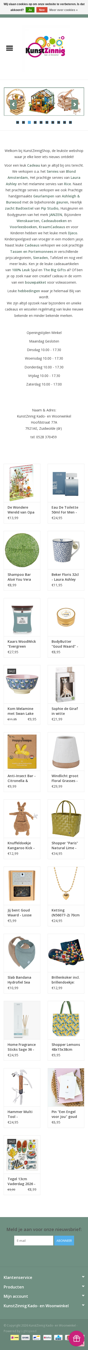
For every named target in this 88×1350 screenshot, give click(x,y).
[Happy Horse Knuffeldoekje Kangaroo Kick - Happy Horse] (22, 818)
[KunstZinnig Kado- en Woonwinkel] (53, 48)
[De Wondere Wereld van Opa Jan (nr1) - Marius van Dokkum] (22, 483)
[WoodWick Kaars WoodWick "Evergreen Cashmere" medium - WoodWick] (22, 617)
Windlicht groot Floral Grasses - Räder (65, 778)
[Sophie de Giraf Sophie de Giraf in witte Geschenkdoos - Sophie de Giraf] (66, 684)
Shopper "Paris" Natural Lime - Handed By (65, 845)
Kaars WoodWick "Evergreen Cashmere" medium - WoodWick (22, 644)
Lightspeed (28, 1331)
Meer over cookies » (63, 10)
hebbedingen (29, 291)
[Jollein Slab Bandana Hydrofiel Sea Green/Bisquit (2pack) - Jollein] (22, 953)
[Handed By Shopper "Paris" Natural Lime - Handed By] (66, 818)
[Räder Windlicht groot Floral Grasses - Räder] (66, 751)
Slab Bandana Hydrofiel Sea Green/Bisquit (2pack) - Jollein (21, 980)
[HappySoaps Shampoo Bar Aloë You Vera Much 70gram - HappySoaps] (22, 550)
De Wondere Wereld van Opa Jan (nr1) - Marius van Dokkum (21, 510)
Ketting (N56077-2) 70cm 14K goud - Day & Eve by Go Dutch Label (66, 913)
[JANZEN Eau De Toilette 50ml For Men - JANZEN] (66, 483)
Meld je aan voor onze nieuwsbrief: (44, 1229)
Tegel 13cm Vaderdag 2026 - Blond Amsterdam (21, 1181)
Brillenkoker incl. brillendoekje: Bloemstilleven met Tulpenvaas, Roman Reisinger (66, 980)
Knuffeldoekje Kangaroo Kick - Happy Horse (21, 845)
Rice (67, 184)
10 (70, 122)
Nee (42, 10)
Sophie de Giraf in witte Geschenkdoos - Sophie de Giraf (65, 711)
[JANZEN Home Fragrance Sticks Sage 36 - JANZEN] (22, 1020)
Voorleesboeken (23, 227)
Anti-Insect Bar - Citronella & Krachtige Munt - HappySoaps (22, 778)
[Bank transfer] (25, 1337)
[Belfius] (47, 1337)
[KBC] (57, 1337)
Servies (52, 171)
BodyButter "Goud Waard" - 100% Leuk (65, 644)
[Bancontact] (36, 1337)
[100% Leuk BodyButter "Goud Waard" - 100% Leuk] (66, 617)
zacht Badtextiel (19, 208)
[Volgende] (74, 104)
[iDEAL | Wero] (14, 1337)
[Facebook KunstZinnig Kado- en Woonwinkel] (44, 1255)
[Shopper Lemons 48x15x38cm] (66, 1020)
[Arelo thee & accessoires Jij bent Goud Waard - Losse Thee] (22, 886)
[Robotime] (44, 101)
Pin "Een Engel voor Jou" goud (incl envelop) (64, 1114)
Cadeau (33, 165)
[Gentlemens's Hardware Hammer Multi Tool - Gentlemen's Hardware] (22, 1087)
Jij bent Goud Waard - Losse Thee (20, 913)
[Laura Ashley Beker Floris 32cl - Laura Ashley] (66, 550)
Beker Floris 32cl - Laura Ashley (65, 577)
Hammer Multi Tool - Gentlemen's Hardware (20, 1114)
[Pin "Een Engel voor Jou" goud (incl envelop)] (66, 1087)
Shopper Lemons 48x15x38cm (66, 1047)
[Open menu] (9, 48)
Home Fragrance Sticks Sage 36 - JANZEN (22, 1047)
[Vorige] (13, 104)
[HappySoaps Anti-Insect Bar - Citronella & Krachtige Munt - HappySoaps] (22, 751)
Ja (30, 10)
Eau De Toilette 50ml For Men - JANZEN (65, 510)
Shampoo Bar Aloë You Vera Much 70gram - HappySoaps (20, 577)
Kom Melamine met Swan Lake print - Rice (20, 711)
